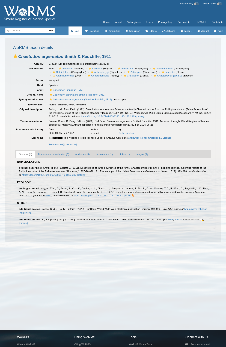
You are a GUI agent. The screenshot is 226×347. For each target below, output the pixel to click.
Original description (31, 109)
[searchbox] (25, 30)
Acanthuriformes (65, 75)
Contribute (217, 22)
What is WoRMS (26, 344)
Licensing (37, 137)
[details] (140, 116)
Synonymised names (30, 99)
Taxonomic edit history (29, 129)
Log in (219, 30)
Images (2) (142, 154)
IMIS (47, 195)
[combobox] (26, 30)
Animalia (67, 68)
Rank (40, 85)
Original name (35, 94)
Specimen (134, 30)
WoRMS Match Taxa (140, 344)
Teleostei (170, 72)
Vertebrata (127, 68)
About (118, 22)
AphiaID (38, 63)
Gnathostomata (164, 68)
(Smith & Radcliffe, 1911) (82, 99)
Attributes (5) (82, 154)
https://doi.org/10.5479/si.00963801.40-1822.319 (108, 116)
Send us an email (200, 344)
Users (149, 22)
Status (39, 80)
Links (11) (124, 154)
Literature (93, 30)
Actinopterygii (101, 72)
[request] (23, 223)
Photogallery (165, 22)
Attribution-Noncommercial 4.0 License (149, 137)
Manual (204, 30)
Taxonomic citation (31, 121)
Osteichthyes (63, 72)
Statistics (170, 30)
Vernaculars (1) (104, 154)
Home (106, 22)
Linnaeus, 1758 (68, 89)
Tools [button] (187, 30)
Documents (183, 22)
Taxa (76, 30)
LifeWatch (200, 22)
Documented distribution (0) (53, 154)
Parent (39, 89)
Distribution (113, 30)
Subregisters (134, 22)
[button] (15, 56)
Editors (152, 30)
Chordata (97, 68)
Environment (35, 104)
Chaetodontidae (100, 75)
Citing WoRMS (82, 344)
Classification (35, 68)
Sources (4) (25, 154)
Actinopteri (136, 72)
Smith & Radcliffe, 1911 (79, 94)
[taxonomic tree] (56, 144)
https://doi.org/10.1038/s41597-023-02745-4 (98, 195)
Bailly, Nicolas (126, 133)
